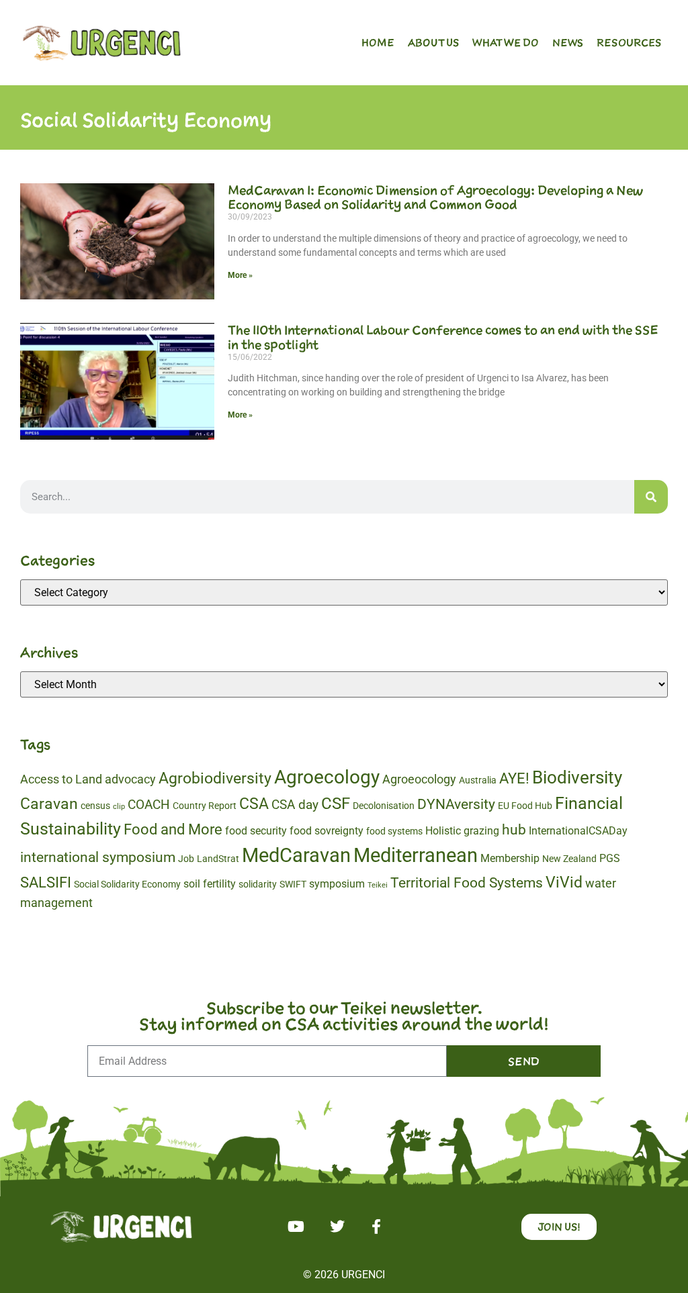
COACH (149, 804)
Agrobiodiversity (215, 778)
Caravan (49, 803)
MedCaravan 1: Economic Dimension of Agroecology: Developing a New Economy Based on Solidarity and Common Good (435, 197)
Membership (510, 858)
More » (240, 275)
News (567, 42)
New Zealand (569, 858)
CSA (254, 804)
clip (119, 806)
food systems (394, 831)
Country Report (204, 805)
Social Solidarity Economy (127, 884)
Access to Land (61, 779)
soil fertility (209, 883)
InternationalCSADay (578, 830)
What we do (505, 42)
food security (256, 830)
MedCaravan (296, 855)
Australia (478, 780)
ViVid (564, 882)
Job (186, 858)
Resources (629, 42)
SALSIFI (45, 882)
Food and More (173, 829)
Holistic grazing (462, 830)
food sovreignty (326, 830)
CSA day (294, 804)
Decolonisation (384, 805)
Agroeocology (419, 779)
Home (377, 42)
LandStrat (218, 858)
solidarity (258, 884)
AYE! (514, 778)
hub (514, 830)
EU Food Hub (525, 805)
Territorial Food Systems (466, 883)
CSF (335, 803)
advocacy (130, 779)
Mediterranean (415, 855)
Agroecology (327, 777)
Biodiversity (577, 777)
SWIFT (293, 884)
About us (433, 42)
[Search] (651, 497)
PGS (609, 858)
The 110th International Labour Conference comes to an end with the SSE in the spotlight (443, 337)
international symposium (97, 857)
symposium (337, 883)
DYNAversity (456, 804)
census (95, 805)
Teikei (378, 885)
